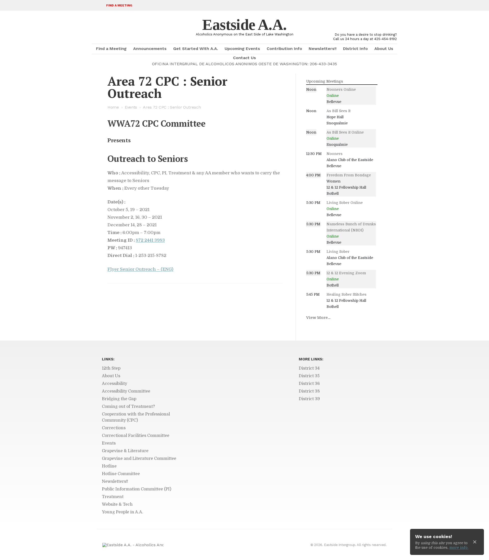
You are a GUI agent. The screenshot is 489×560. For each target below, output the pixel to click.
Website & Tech (117, 504)
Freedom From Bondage (349, 175)
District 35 (309, 376)
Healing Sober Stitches (346, 294)
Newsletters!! (322, 48)
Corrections (114, 428)
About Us (383, 48)
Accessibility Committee (126, 391)
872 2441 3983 (150, 240)
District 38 (309, 391)
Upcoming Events (242, 48)
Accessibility (114, 383)
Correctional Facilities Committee (135, 435)
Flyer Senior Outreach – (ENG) (140, 269)
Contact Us (244, 57)
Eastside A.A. (244, 24)
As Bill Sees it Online (345, 132)
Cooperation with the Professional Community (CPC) (136, 417)
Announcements (150, 48)
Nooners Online (341, 89)
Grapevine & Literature (125, 451)
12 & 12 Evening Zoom (346, 273)
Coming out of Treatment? (128, 406)
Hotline (109, 466)
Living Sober (338, 252)
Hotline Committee (121, 474)
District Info (355, 48)
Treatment (113, 496)
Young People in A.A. (122, 512)
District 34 (309, 368)
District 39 (309, 399)
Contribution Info (284, 48)
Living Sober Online (345, 203)
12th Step (111, 368)
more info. (458, 547)
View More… (318, 317)
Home (113, 107)
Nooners (335, 154)
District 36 (309, 383)
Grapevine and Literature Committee (139, 458)
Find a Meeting (119, 5)
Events (131, 107)
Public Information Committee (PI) (136, 489)
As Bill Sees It (338, 111)
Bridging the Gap (119, 399)
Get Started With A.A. (195, 48)
